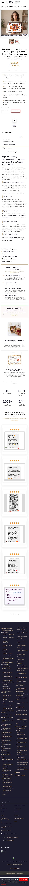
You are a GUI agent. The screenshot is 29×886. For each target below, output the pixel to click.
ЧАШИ (2, 757)
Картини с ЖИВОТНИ (5, 650)
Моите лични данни (15, 868)
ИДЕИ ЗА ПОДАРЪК (21, 726)
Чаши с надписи (21, 645)
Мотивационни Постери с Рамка (20, 707)
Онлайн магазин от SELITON (14, 873)
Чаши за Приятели (22, 636)
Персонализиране (19, 818)
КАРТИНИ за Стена (9, 6)
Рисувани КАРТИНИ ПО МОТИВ (20, 6)
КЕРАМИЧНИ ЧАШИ (7, 774)
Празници (19, 647)
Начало (2, 6)
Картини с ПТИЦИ (8, 656)
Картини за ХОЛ (7, 695)
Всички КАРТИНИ (7, 715)
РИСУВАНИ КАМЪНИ (7, 717)
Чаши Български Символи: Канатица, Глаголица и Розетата (7, 782)
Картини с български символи (8, 638)
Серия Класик (14, 237)
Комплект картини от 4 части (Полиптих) (8, 681)
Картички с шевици (22, 717)
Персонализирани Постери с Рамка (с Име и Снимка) (21, 690)
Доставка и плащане (19, 805)
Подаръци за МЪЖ (22, 764)
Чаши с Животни (21, 656)
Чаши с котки (20, 659)
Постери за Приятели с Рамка (22, 702)
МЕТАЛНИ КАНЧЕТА (8, 759)
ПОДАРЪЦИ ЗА (21, 757)
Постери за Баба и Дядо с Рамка (21, 684)
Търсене (16, 815)
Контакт (16, 812)
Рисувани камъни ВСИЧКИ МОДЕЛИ (6, 753)
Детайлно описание (9, 144)
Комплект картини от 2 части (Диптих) (7, 673)
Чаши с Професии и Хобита (22, 651)
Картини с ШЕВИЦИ (8, 634)
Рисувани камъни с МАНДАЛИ (6, 729)
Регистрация (17, 809)
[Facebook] (2, 843)
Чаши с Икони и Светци (6, 793)
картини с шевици (7, 239)
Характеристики (8, 148)
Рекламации (4, 809)
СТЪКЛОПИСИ (7, 688)
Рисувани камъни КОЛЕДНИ (6, 749)
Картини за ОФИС (7, 708)
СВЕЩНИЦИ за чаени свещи (7, 721)
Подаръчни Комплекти (20, 662)
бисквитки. (4, 884)
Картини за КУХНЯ (8, 705)
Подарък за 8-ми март (21, 747)
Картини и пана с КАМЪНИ (7, 646)
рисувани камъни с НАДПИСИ (6, 741)
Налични (17, 772)
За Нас (3, 812)
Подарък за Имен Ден (21, 743)
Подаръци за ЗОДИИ (22, 769)
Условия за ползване (6, 822)
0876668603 (11, 840)
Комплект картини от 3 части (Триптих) (7, 677)
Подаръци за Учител (22, 759)
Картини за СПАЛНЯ (5, 698)
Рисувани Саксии (20, 775)
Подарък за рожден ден (22, 739)
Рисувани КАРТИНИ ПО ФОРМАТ (7, 663)
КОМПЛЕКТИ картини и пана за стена (6, 668)
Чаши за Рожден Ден (22, 668)
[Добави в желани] (26, 117)
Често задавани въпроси (10, 152)
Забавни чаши (21, 654)
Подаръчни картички (21, 714)
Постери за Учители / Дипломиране (22, 694)
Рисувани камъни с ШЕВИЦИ (6, 725)
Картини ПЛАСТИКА (5, 685)
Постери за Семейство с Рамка (21, 680)
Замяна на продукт (6, 830)
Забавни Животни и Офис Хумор (7, 765)
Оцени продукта (6, 139)
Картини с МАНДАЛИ (5, 642)
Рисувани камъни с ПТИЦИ (6, 733)
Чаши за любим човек (21, 642)
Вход (2, 815)
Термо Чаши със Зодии (21, 674)
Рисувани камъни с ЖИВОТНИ (6, 737)
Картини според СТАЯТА (6, 692)
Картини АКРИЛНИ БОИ (8, 659)
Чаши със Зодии (7, 790)
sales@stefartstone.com (12, 837)
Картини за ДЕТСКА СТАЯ (8, 702)
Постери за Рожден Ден (21, 711)
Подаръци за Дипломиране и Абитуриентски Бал (22, 734)
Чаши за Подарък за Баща (22, 632)
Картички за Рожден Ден (21, 722)
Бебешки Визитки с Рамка (21, 698)
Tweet (20, 137)
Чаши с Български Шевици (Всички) (7, 777)
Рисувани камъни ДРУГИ (6, 745)
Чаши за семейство (22, 627)
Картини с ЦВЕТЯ (7, 653)
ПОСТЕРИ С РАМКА (21, 677)
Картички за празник (22, 719)
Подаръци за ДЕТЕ (22, 767)
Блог (15, 821)
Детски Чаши (20, 638)
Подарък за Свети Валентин (22, 751)
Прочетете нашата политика (14, 864)
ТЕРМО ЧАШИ (21, 670)
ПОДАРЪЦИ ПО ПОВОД (20, 729)
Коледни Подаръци (22, 754)
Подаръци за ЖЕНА (22, 762)
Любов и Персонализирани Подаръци (6, 770)
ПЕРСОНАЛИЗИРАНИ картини (7, 711)
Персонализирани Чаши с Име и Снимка (8, 787)
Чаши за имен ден (22, 665)
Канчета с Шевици (8, 762)
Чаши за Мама (21, 629)
